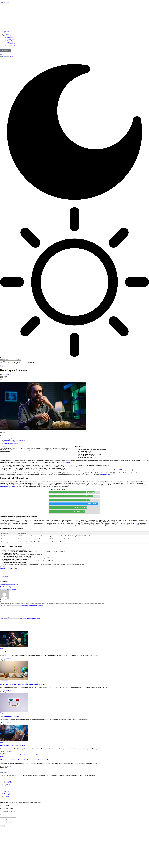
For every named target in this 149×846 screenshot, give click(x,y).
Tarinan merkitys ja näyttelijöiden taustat (14, 440)
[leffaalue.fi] (7, 56)
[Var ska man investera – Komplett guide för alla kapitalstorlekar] (14, 679)
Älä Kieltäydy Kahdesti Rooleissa (9, 584)
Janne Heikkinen (6, 374)
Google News (4, 576)
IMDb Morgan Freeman (125, 470)
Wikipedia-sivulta (105, 474)
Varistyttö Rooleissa (5, 586)
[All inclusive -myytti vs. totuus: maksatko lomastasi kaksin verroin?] (19, 755)
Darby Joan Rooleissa (8, 652)
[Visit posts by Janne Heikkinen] (4, 598)
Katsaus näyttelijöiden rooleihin (12, 439)
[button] (16, 568)
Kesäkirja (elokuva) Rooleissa (8, 589)
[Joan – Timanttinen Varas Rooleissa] (14, 740)
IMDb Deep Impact (142, 525)
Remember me (6, 820)
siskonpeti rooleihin (64, 462)
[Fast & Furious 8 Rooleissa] (14, 711)
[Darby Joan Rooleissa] (14, 647)
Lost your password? (5, 822)
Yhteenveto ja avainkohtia (10, 442)
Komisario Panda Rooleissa (7, 588)
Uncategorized (4, 680)
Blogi (1, 366)
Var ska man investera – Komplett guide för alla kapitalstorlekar (23, 684)
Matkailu (2, 756)
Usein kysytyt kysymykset (10, 443)
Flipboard (2, 573)
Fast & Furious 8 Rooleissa (9, 716)
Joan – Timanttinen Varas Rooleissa (13, 745)
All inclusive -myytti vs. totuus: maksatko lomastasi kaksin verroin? (24, 760)
